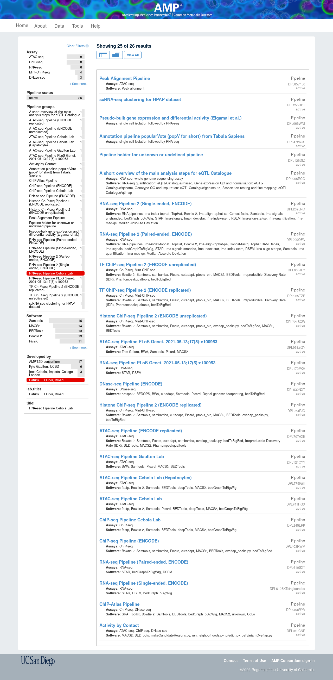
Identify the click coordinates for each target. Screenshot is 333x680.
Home (22, 25)
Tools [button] (77, 25)
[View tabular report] (103, 55)
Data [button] (59, 25)
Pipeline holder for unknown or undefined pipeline (151, 154)
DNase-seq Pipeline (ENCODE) (130, 383)
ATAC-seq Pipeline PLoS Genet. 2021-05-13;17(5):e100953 (158, 341)
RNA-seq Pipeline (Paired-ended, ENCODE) (143, 562)
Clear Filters (76, 45)
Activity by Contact (119, 625)
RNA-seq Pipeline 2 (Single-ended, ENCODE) (145, 203)
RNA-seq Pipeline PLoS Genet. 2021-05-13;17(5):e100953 (157, 362)
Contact (231, 660)
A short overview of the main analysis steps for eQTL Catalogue (165, 173)
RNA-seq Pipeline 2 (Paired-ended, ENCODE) (145, 234)
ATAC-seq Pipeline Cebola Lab (130, 498)
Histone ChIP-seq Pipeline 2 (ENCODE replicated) (150, 405)
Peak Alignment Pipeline (124, 78)
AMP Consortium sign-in (293, 660)
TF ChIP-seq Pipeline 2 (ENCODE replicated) (145, 290)
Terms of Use (254, 660)
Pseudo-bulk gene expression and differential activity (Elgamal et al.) (170, 118)
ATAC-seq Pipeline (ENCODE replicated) (140, 430)
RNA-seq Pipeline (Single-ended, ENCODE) (143, 583)
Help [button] (95, 25)
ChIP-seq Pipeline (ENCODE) (129, 541)
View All (133, 55)
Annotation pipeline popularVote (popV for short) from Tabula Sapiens (172, 136)
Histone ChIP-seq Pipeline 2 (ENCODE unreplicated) (153, 316)
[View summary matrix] (116, 55)
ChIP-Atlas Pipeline (119, 604)
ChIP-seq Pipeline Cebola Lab (130, 519)
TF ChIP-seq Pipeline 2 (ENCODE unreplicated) (147, 264)
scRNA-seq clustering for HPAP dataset (140, 99)
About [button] (40, 25)
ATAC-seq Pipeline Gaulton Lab (131, 456)
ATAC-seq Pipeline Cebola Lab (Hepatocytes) (145, 477)
